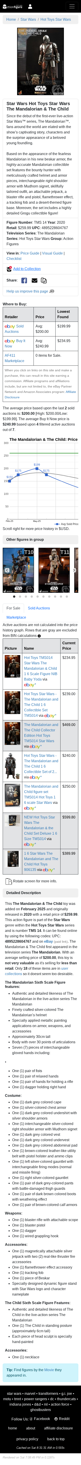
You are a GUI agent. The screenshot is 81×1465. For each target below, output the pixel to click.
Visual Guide (52, 253)
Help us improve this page (28, 291)
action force (60, 1404)
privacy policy (27, 1439)
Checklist (14, 259)
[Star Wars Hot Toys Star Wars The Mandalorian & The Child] (40, 61)
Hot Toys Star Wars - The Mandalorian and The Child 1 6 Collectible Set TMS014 (41, 704)
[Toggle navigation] (72, 6)
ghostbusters (40, 1410)
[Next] (74, 570)
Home (11, 19)
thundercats (66, 1399)
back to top (56, 1439)
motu (7, 1399)
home (12, 1428)
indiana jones (20, 1404)
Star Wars (28, 19)
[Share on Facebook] (24, 280)
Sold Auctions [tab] (39, 608)
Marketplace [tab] (16, 617)
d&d (37, 1404)
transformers (48, 1393)
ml (46, 1404)
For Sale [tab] (13, 608)
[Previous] (7, 570)
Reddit (64, 1419)
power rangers (35, 1399)
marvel (30, 1393)
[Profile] (30, 6)
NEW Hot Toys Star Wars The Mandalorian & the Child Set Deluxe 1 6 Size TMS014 (40, 828)
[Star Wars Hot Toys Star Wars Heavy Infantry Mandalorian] (18, 570)
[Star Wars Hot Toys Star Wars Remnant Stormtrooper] (54, 570)
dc (52, 1399)
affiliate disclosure (58, 1428)
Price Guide (29, 253)
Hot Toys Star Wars (55, 19)
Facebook (42, 1419)
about (30, 1428)
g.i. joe (66, 1393)
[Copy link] (44, 280)
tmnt (17, 1399)
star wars (14, 1393)
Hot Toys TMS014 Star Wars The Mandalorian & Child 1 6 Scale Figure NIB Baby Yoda (40, 668)
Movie (49, 1370)
